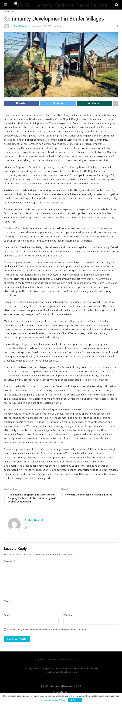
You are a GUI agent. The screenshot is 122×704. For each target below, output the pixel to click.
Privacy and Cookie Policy (52, 700)
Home (6, 11)
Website (67, 615)
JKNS (45, 686)
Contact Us (77, 659)
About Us (64, 659)
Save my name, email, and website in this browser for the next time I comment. (47, 629)
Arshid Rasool (20, 26)
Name (8, 601)
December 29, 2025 (41, 26)
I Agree (75, 700)
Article (15, 11)
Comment (10, 561)
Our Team (52, 659)
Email (7, 615)
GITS (78, 686)
